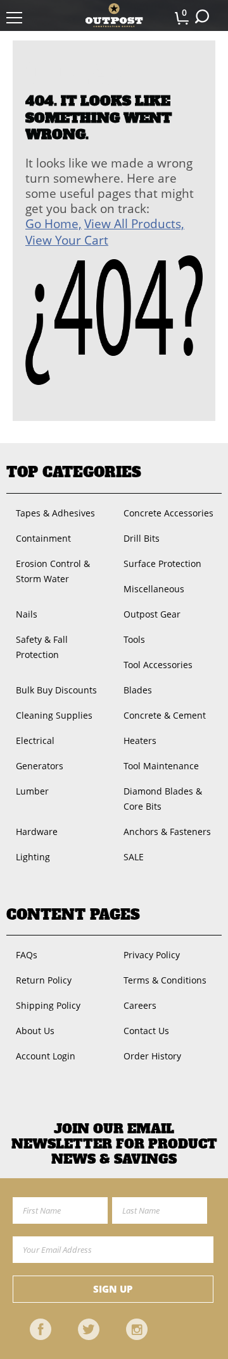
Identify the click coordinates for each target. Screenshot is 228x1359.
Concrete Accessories (168, 513)
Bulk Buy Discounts (56, 690)
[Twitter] (88, 1329)
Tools (134, 639)
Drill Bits (142, 538)
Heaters (140, 740)
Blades (138, 690)
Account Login (45, 1056)
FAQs (26, 955)
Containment (43, 538)
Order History (152, 1056)
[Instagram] (137, 1329)
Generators (39, 766)
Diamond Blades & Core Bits (163, 798)
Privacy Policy (152, 955)
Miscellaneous (154, 589)
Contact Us (146, 1031)
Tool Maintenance (161, 766)
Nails (26, 614)
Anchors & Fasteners (167, 832)
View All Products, (134, 224)
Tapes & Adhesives (55, 513)
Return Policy (44, 980)
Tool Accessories (158, 665)
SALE (134, 857)
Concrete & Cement (165, 715)
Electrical (35, 740)
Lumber (32, 791)
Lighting (33, 857)
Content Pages (73, 914)
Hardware (37, 832)
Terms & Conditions (165, 980)
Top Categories (73, 472)
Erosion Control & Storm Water (53, 571)
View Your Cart (66, 240)
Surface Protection (162, 564)
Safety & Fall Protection (42, 647)
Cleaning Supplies (54, 715)
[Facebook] (40, 1329)
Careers (140, 1005)
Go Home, (53, 224)
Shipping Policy (48, 1005)
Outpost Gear (152, 614)
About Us (35, 1031)
